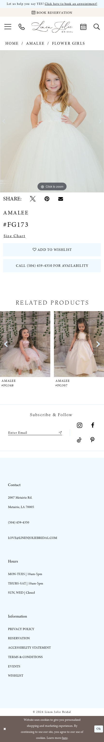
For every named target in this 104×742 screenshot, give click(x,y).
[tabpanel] (52, 121)
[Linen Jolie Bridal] (52, 27)
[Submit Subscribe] (59, 432)
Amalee (35, 43)
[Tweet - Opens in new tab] (33, 199)
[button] (8, 27)
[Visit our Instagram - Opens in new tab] (80, 425)
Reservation (19, 638)
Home (12, 43)
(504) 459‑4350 (18, 522)
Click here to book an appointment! (71, 4)
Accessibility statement (29, 647)
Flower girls (68, 43)
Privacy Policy (21, 629)
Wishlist (15, 675)
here (64, 738)
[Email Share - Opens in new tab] (60, 198)
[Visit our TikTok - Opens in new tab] (79, 440)
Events (14, 666)
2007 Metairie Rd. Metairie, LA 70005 (21, 502)
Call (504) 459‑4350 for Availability (52, 265)
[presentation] (27, 344)
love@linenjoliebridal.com (32, 538)
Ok (99, 729)
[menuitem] (8, 27)
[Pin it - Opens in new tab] (47, 199)
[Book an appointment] (83, 27)
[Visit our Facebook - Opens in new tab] (93, 425)
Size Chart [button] (14, 236)
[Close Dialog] (4, 729)
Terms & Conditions (25, 657)
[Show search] (96, 27)
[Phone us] (21, 27)
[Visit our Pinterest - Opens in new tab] (92, 440)
